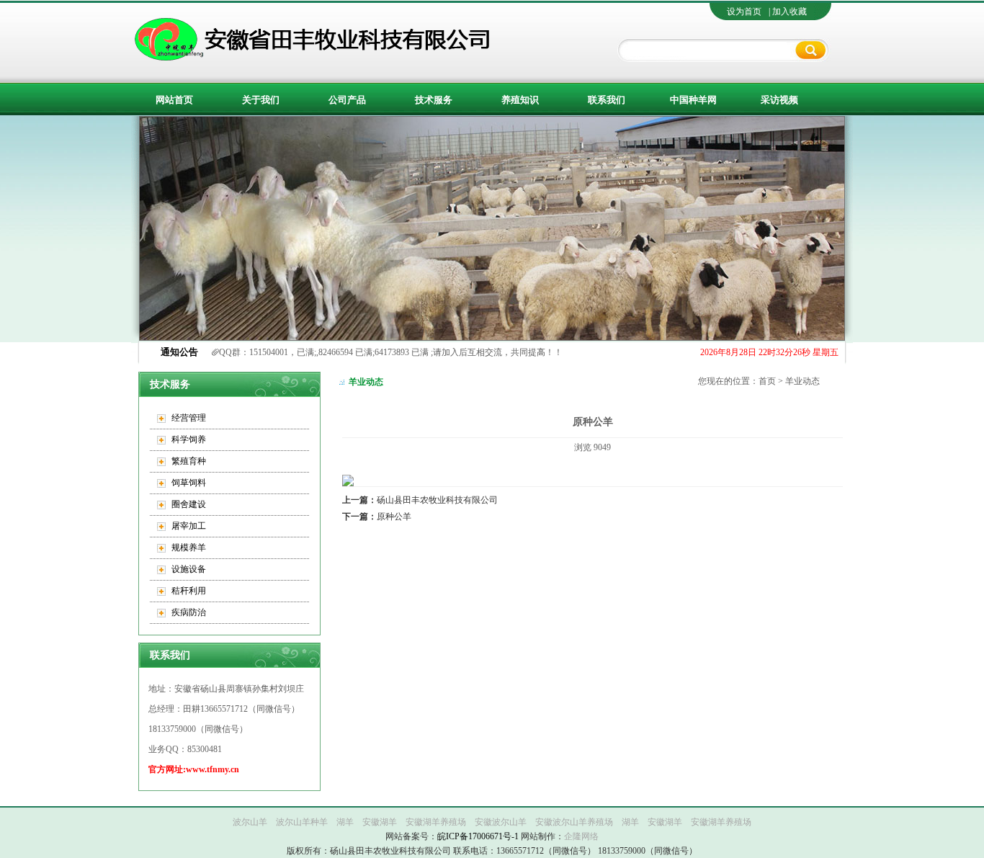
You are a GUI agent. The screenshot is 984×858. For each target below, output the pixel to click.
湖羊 (345, 822)
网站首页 (174, 99)
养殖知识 (520, 99)
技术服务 (433, 99)
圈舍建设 (188, 504)
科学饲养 (188, 439)
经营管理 (188, 418)
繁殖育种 (188, 461)
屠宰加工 (188, 526)
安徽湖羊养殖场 (436, 822)
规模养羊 (188, 547)
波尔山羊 (250, 822)
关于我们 (260, 99)
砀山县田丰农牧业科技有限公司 (420, 500)
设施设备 (188, 569)
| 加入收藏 (788, 11)
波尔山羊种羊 (302, 822)
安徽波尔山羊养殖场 (574, 822)
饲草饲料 (188, 483)
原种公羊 (376, 516)
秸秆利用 (188, 591)
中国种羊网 (693, 99)
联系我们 (606, 99)
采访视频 (779, 99)
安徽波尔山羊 (501, 822)
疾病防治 (188, 612)
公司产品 (347, 99)
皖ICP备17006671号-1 (478, 836)
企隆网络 (581, 836)
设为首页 (744, 11)
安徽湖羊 (379, 822)
